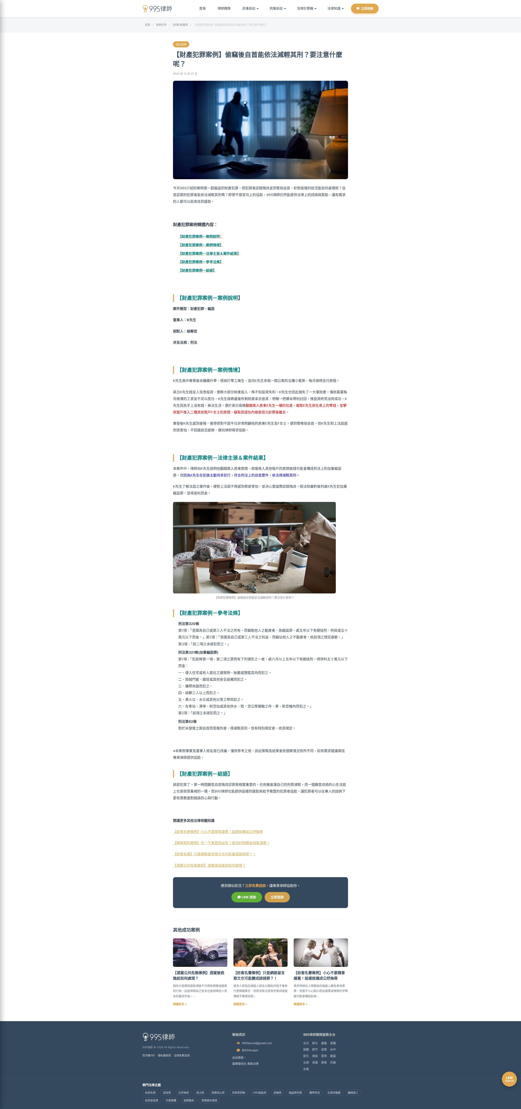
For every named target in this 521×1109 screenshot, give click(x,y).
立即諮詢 (367, 8)
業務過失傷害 (209, 1100)
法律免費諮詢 (182, 1055)
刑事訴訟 (276, 8)
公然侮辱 (183, 1092)
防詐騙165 (148, 1055)
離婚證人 (353, 1092)
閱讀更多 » (180, 1004)
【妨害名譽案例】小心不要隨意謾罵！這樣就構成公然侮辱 (218, 832)
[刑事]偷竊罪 (180, 24)
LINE (509, 1079)
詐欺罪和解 (238, 1092)
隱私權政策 (164, 1055)
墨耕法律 (253, 1063)
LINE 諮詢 (248, 897)
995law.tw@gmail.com (257, 1043)
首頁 (202, 8)
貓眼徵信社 (239, 1063)
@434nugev (250, 1050)
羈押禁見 (314, 1092)
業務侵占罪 (218, 1092)
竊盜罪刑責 (295, 1092)
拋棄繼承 (189, 1100)
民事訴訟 (248, 8)
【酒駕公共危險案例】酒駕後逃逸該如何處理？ (209, 866)
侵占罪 (200, 1092)
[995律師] (157, 9)
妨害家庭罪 (151, 1100)
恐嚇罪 (277, 1092)
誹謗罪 (167, 1092)
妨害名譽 (150, 1092)
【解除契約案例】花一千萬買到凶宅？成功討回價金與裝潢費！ (221, 843)
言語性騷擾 (333, 1092)
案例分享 (161, 24)
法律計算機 (305, 8)
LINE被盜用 (259, 1092)
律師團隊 (224, 8)
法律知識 (333, 8)
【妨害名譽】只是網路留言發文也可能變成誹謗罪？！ (214, 854)
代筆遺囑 (171, 1100)
